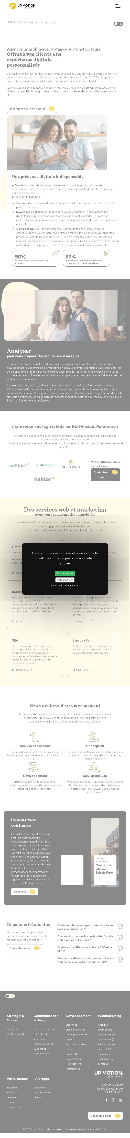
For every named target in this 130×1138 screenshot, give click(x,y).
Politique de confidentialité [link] (65, 585)
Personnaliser (65, 580)
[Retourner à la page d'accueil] (22, 6)
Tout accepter (65, 573)
